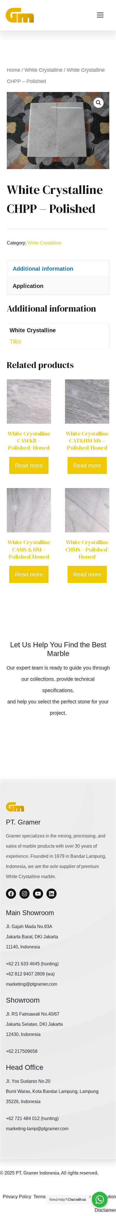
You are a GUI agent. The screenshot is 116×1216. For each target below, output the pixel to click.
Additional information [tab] (43, 269)
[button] (98, 103)
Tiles (15, 341)
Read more (29, 465)
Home (13, 70)
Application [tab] (28, 286)
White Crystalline (43, 70)
